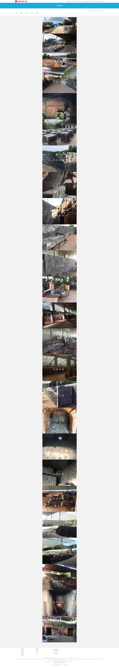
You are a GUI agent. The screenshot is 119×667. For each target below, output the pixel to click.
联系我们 (101, 1)
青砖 (81, 1)
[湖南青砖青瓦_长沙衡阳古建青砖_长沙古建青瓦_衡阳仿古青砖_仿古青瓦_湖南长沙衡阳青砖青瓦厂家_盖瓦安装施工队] (22, 1)
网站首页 (69, 1)
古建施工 (86, 1)
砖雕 (37, 654)
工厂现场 (94, 1)
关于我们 (73, 1)
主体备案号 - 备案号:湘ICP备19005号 (59, 662)
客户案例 (90, 1)
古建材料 (78, 1)
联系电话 (55, 650)
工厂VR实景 (97, 1)
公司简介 (16, 12)
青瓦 (84, 1)
